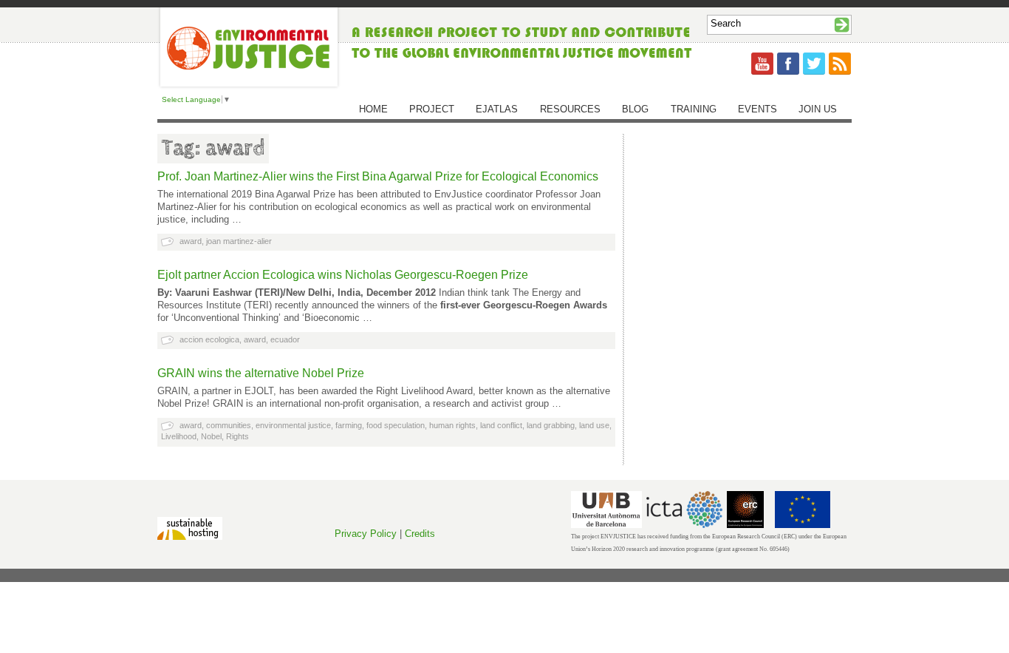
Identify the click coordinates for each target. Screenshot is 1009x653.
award (190, 241)
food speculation (395, 425)
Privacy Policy (366, 533)
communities (228, 425)
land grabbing (551, 425)
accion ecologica (209, 339)
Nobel (211, 436)
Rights (237, 436)
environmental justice (293, 425)
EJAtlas (497, 109)
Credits (420, 533)
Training (693, 109)
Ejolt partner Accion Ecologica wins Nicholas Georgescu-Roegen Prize (342, 274)
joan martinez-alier (239, 241)
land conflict (501, 425)
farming (348, 425)
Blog (635, 109)
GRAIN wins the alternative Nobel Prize (260, 373)
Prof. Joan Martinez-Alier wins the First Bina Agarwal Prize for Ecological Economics (377, 176)
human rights (452, 425)
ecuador (285, 339)
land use (594, 425)
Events (757, 109)
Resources (570, 109)
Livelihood (178, 436)
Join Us (817, 109)
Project (431, 109)
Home (373, 109)
